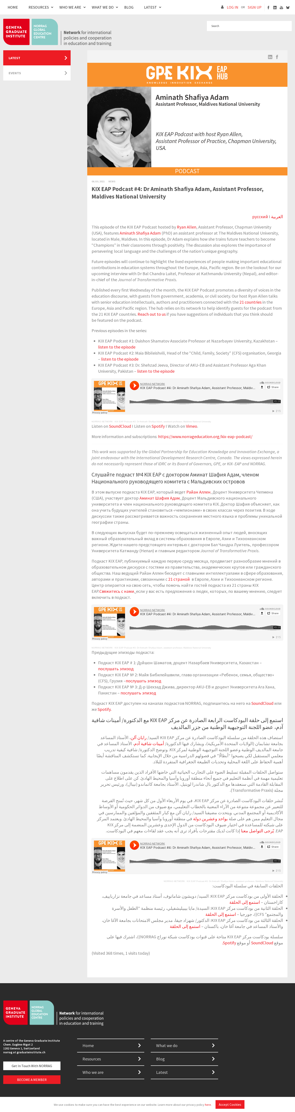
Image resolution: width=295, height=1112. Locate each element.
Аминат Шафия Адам (160, 498)
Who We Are (70, 7)
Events (15, 73)
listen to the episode (116, 347)
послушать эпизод (115, 668)
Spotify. (104, 709)
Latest (150, 7)
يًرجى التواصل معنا (257, 830)
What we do (167, 1045)
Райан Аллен (198, 492)
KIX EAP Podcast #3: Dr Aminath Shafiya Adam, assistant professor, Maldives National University (163, 421)
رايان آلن (139, 737)
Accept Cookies (230, 1104)
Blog (128, 7)
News (111, 181)
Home (13, 7)
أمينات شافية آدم (149, 743)
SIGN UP (255, 7)
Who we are (92, 1072)
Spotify (158, 426)
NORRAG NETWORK (102, 421)
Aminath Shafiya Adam (140, 233)
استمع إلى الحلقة (244, 902)
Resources (39, 7)
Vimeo (191, 426)
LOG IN (232, 7)
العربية (277, 216)
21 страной (179, 579)
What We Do (103, 7)
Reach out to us (152, 314)
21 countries (250, 302)
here (208, 1105)
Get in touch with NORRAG (32, 1066)
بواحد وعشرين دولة (210, 818)
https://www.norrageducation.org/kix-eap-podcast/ (205, 436)
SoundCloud (120, 426)
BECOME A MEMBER (32, 1079)
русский (260, 216)
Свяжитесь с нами (116, 591)
